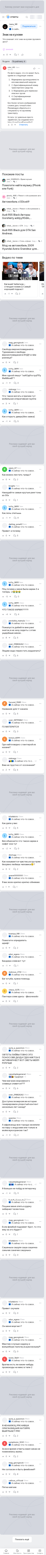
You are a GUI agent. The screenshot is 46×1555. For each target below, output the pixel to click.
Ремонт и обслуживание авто (29, 196)
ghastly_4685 (11, 196)
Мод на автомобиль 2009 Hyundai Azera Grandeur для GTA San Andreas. (19, 249)
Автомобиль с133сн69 (15, 201)
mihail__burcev (12, 209)
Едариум (19, 1077)
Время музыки (26, 179)
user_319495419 (13, 179)
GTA (21, 226)
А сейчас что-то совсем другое (16, 29)
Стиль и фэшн (25, 241)
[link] (20, 279)
